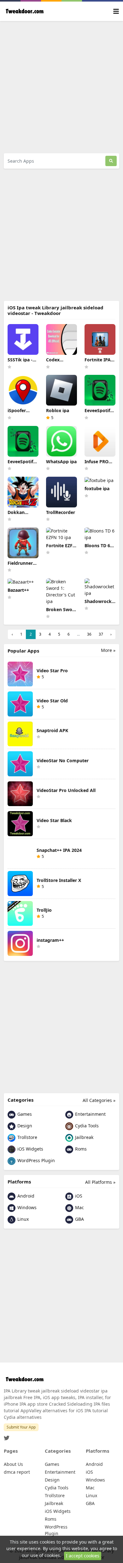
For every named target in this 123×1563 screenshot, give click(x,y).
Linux (22, 1219)
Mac (79, 1207)
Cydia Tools (86, 1126)
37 (101, 634)
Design (24, 1126)
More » (108, 650)
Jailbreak (83, 1137)
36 (89, 634)
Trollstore (26, 1137)
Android (25, 1196)
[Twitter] (6, 1436)
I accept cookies (82, 1556)
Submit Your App (21, 1427)
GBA (79, 1219)
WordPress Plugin (35, 1160)
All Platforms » (100, 1182)
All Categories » (99, 1100)
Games (24, 1114)
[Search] (111, 161)
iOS (78, 1196)
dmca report (17, 1472)
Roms (80, 1149)
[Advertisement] (61, 87)
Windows (26, 1207)
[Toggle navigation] (116, 11)
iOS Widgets (29, 1149)
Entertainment (90, 1114)
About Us (13, 1464)
